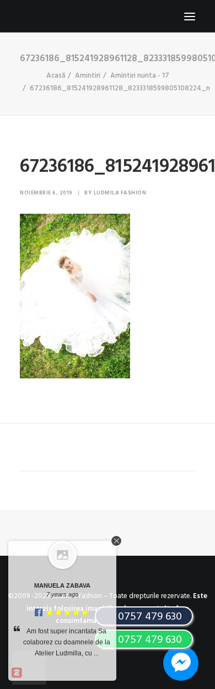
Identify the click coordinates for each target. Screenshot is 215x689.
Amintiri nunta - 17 (139, 76)
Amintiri (87, 76)
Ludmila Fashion (120, 192)
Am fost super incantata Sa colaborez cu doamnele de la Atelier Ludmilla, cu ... (66, 642)
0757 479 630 (148, 640)
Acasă (55, 76)
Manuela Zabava (62, 585)
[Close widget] (116, 541)
